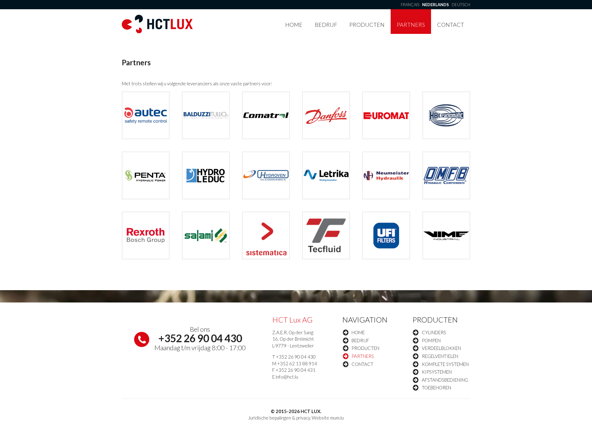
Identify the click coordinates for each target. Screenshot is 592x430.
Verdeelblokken (441, 348)
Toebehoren (436, 387)
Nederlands (435, 4)
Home (293, 24)
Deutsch (461, 4)
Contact (450, 24)
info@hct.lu (287, 376)
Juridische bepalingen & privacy (279, 417)
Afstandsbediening (445, 380)
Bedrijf (326, 24)
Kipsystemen (437, 372)
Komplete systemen (445, 364)
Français (410, 4)
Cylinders (434, 332)
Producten (366, 24)
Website (320, 417)
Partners (411, 24)
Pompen (431, 340)
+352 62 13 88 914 (297, 363)
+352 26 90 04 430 (200, 338)
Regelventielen (440, 356)
